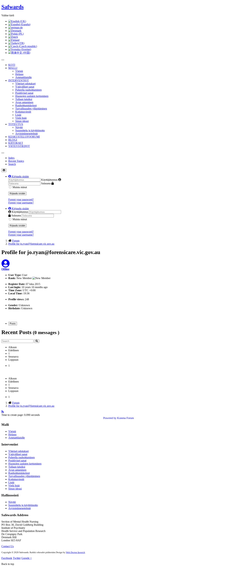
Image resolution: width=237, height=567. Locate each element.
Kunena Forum (125, 418)
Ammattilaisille (23, 77)
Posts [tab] (13, 323)
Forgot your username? (21, 202)
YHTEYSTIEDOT (19, 146)
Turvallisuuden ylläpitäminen (31, 108)
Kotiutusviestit (23, 111)
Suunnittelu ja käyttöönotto (30, 130)
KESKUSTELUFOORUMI (24, 136)
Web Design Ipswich (75, 552)
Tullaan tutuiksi (23, 99)
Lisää (18, 114)
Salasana (46, 183)
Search (12, 164)
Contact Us (7, 546)
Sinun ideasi (22, 121)
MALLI (12, 67)
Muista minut (19, 187)
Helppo (19, 74)
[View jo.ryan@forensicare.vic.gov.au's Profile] (5, 265)
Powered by (109, 418)
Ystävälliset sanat (24, 86)
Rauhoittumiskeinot (26, 105)
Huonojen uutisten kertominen (31, 96)
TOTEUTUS (15, 124)
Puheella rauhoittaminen (28, 89)
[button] (18, 176)
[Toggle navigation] (2, 152)
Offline (5, 269)
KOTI (11, 64)
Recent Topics (16, 160)
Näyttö (19, 127)
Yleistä (19, 71)
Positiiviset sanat (24, 92)
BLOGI (12, 139)
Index (11, 157)
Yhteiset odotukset (25, 83)
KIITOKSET (15, 142)
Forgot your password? (21, 199)
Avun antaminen (24, 102)
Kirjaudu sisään (17, 193)
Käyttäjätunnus (49, 179)
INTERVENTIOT (18, 80)
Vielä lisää (21, 117)
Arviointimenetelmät (26, 133)
